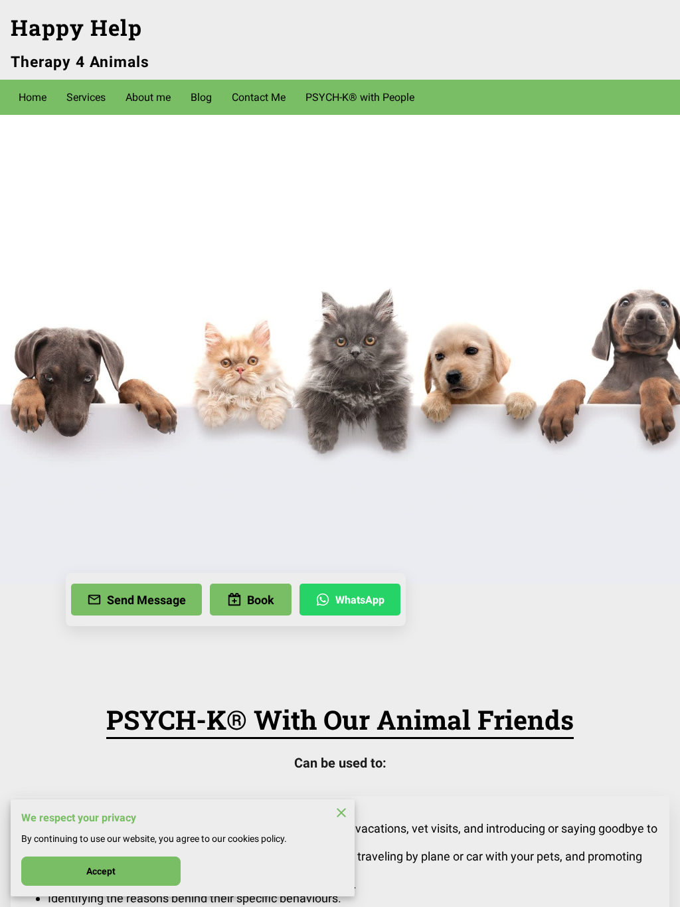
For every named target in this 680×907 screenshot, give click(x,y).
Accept (101, 871)
